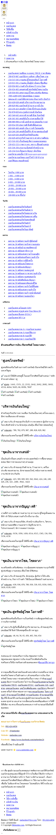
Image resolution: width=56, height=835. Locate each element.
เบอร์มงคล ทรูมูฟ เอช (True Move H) (24, 311)
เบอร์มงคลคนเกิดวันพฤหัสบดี (21, 220)
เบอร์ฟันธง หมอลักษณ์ (18, 161)
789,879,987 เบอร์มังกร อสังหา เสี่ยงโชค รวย (28, 76)
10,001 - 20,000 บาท (17, 185)
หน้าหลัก (12, 55)
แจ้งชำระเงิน (12, 32)
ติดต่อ (8, 45)
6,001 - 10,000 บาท (16, 182)
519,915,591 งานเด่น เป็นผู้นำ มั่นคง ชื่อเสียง (27, 83)
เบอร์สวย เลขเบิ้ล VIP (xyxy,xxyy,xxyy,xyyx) (27, 154)
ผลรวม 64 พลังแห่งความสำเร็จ (22, 290)
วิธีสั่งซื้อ (10, 29)
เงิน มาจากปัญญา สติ (43, 541)
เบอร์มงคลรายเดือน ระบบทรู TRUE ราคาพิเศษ (29, 73)
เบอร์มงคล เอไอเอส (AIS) (19, 308)
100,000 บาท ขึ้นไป (16, 195)
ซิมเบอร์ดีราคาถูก (46, 662)
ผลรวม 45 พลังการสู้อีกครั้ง (20, 260)
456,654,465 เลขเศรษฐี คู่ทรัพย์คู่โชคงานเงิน (28, 89)
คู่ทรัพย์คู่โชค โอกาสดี (44, 641)
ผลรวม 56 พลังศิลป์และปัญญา (21, 280)
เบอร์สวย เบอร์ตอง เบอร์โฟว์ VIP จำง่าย (26, 157)
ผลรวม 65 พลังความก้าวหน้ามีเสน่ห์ (24, 293)
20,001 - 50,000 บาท (17, 189)
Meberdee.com (18, 825)
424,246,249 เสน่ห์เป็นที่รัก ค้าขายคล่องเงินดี (28, 131)
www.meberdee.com (24, 750)
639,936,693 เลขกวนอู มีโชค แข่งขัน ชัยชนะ (28, 93)
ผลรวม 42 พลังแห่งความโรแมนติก (24, 254)
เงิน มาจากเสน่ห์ (41, 487)
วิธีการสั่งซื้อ (11, 798)
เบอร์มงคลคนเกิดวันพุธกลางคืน (22, 216)
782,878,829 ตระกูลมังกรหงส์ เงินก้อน (25, 112)
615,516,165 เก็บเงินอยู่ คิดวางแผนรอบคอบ (27, 141)
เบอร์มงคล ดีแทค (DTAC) (20, 314)
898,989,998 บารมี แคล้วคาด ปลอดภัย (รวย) (28, 122)
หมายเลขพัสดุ (12, 39)
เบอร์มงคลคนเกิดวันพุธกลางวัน (22, 213)
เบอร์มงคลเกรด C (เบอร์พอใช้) (22, 339)
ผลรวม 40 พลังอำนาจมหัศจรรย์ (22, 247)
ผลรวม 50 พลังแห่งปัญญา (19, 267)
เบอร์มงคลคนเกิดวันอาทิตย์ (20, 229)
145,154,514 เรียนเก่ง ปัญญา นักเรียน (24, 151)
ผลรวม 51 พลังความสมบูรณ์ (21, 270)
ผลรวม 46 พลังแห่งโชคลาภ (20, 264)
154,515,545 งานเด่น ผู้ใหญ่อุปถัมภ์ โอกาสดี (27, 80)
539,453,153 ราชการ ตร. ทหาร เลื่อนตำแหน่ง (28, 144)
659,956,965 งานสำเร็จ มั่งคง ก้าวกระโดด (26, 86)
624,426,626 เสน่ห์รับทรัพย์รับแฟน (23, 135)
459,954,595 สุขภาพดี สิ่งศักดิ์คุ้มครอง (25, 125)
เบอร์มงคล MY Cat (16, 317)
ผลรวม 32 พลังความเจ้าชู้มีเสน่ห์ (22, 241)
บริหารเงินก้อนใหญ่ (43, 435)
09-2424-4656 (48, 820)
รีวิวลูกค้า (10, 42)
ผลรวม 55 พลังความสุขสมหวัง (22, 277)
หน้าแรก (10, 23)
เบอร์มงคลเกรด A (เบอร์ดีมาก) (22, 332)
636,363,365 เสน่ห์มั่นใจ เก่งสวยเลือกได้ (25, 118)
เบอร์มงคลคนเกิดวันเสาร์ (19, 226)
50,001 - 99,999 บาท (17, 192)
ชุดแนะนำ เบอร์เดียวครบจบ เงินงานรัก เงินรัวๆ (29, 99)
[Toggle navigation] (4, 18)
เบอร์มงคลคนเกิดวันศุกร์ (19, 223)
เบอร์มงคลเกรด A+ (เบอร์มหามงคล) (24, 329)
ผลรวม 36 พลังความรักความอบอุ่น (24, 244)
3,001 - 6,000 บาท (16, 179)
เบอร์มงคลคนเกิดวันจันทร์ (20, 207)
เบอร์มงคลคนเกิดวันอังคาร (20, 210)
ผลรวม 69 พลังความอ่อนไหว (21, 296)
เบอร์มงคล (11, 26)
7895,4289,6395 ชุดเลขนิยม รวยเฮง (24, 96)
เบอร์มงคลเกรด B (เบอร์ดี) (20, 336)
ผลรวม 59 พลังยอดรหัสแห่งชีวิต (22, 283)
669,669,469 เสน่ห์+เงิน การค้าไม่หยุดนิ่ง (26, 128)
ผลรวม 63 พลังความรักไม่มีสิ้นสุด (23, 286)
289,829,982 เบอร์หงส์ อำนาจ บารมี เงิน (25, 106)
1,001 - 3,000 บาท (16, 176)
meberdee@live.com (28, 820)
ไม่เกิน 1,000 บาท (16, 172)
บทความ (10, 36)
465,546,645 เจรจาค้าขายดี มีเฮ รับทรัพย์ (26, 115)
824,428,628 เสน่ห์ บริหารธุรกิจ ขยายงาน (26, 102)
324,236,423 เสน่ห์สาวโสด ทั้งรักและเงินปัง (27, 109)
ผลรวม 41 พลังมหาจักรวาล (20, 251)
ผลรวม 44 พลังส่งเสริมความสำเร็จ (23, 257)
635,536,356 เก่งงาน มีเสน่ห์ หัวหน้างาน (25, 148)
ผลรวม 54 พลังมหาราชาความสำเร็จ (24, 273)
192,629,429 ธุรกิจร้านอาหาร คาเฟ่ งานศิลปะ (28, 138)
